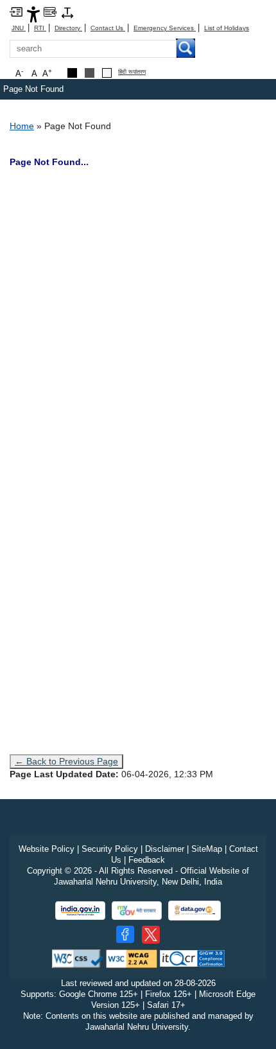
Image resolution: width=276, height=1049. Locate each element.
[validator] (77, 958)
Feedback (146, 860)
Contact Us (108, 27)
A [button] (47, 72)
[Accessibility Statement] (33, 14)
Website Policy (46, 849)
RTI (40, 27)
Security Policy (110, 849)
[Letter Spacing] (67, 12)
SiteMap (206, 849)
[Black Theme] (72, 73)
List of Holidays (226, 27)
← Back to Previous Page (66, 761)
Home (22, 126)
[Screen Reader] (50, 11)
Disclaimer (164, 849)
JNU (19, 27)
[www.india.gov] (80, 910)
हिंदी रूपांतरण (132, 72)
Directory (68, 27)
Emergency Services (165, 27)
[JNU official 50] (151, 935)
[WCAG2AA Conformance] (131, 958)
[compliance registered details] (192, 958)
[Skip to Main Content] (16, 11)
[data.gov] (194, 911)
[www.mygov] (137, 910)
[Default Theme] (107, 73)
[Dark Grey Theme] (89, 73)
